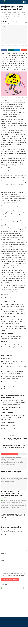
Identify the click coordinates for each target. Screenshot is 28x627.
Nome (3, 553)
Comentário (5, 535)
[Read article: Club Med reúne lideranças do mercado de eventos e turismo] (14, 463)
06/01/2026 (14, 21)
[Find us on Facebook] (1, 620)
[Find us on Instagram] (6, 620)
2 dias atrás (4, 519)
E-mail (3, 560)
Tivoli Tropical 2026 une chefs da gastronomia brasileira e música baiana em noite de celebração (12, 493)
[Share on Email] (24, 50)
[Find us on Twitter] (4, 620)
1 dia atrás (4, 497)
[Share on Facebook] (4, 50)
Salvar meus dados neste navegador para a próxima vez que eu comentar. (14, 574)
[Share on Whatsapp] (11, 50)
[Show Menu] (1, 2)
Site (2, 567)
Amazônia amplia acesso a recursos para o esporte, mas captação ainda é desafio (13, 515)
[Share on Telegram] (17, 50)
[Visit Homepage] (11, 1)
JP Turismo (6, 21)
